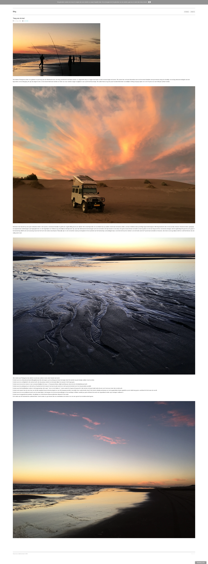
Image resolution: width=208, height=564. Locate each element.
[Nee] (206, 2)
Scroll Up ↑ (193, 553)
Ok (149, 2)
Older (192, 11)
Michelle (26, 20)
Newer (187, 11)
